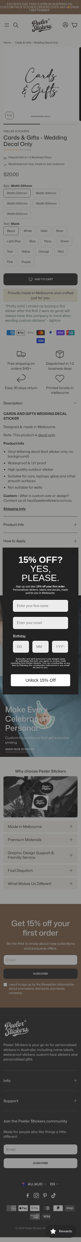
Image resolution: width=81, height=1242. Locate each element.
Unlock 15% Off (40, 680)
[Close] (73, 553)
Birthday (19, 636)
